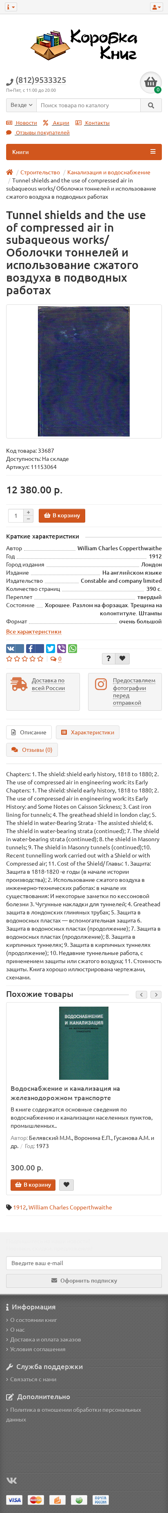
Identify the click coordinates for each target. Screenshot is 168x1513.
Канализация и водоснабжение (108, 172)
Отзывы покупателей (42, 133)
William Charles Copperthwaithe (70, 1207)
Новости (26, 123)
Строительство (40, 172)
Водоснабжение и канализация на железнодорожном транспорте (65, 1093)
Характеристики (92, 732)
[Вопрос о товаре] (108, 658)
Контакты (97, 123)
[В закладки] (122, 658)
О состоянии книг (33, 1320)
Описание (33, 732)
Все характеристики (34, 631)
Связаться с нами (33, 1379)
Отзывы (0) (37, 750)
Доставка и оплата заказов (45, 1339)
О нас (17, 1329)
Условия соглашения (38, 1349)
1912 (19, 1207)
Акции (60, 123)
